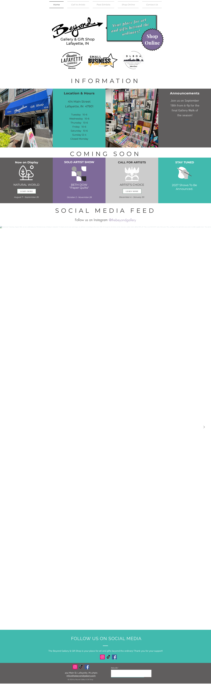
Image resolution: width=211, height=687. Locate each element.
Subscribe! (114, 668)
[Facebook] (114, 657)
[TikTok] (108, 657)
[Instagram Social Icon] (102, 657)
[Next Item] (204, 427)
